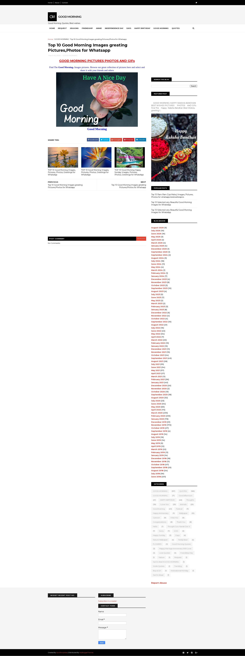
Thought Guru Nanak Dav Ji (179, 526)
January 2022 (157, 346)
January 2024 (157, 276)
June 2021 (156, 367)
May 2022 (155, 334)
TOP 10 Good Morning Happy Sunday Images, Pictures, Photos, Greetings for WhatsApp (129, 172)
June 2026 (156, 234)
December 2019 (159, 422)
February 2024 (158, 273)
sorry (161, 531)
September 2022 (159, 322)
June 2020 (156, 404)
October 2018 (157, 464)
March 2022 (156, 340)
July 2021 (155, 364)
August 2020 (157, 398)
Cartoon (156, 518)
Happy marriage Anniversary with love (175, 549)
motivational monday (179, 571)
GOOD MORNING (61, 39)
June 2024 (156, 264)
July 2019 (155, 437)
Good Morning (161, 28)
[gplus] (196, 653)
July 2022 (155, 328)
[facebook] (183, 653)
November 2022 (159, 316)
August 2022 (157, 325)
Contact (65, 3)
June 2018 (156, 477)
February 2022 (158, 343)
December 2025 (159, 249)
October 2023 (158, 285)
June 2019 (156, 440)
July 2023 (155, 294)
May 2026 (155, 237)
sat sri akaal (158, 575)
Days (128, 28)
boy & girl (157, 571)
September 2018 (159, 467)
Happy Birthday (142, 28)
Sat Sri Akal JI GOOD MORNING (166, 562)
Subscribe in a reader (107, 601)
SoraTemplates (61, 652)
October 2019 (157, 428)
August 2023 (157, 291)
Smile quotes (158, 566)
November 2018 (158, 461)
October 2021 (157, 355)
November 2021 (158, 352)
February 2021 (158, 379)
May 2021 (155, 370)
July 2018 (155, 473)
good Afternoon (185, 496)
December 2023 (159, 279)
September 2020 (159, 394)
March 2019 (156, 449)
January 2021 (157, 382)
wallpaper (183, 513)
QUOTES (183, 491)
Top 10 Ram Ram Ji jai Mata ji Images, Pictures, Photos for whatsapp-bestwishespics (172, 195)
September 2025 (159, 252)
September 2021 (159, 358)
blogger (141, 238)
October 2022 (158, 319)
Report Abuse (159, 583)
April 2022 (156, 337)
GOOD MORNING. (160, 496)
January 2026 (157, 246)
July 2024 (155, 261)
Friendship (87, 28)
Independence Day (114, 28)
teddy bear (183, 540)
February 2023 (158, 306)
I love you (164, 504)
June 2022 (156, 331)
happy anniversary (160, 513)
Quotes (176, 28)
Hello (155, 526)
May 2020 (155, 407)
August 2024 (157, 258)
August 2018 (157, 470)
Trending (178, 566)
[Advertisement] (97, 215)
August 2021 (157, 361)
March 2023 (156, 303)
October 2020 (158, 392)
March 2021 (156, 376)
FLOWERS (157, 544)
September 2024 (159, 255)
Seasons (74, 28)
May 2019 (155, 443)
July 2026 (155, 230)
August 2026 (157, 228)
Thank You (181, 522)
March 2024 (157, 270)
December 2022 (159, 313)
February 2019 (158, 452)
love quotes (164, 553)
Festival (179, 509)
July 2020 (155, 401)
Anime (99, 28)
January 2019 (157, 455)
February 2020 (158, 416)
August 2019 (157, 434)
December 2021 (158, 349)
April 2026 (156, 240)
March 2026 (157, 243)
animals (183, 504)
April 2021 (156, 373)
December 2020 (159, 385)
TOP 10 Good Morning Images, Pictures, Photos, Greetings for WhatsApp (62, 172)
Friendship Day (186, 553)
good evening (159, 509)
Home (50, 3)
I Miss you (174, 518)
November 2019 (158, 425)
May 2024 (156, 267)
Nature (161, 557)
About (57, 3)
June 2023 (156, 297)
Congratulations (159, 522)
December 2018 (159, 458)
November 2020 (159, 388)
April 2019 (156, 446)
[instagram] (192, 653)
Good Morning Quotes (181, 544)
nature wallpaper (160, 540)
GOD (176, 531)
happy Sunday (159, 535)
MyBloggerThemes (86, 652)
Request (62, 28)
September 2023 (159, 288)
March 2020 (157, 413)
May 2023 (155, 300)
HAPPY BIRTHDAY (167, 500)
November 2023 (159, 282)
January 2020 (157, 419)
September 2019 (159, 431)
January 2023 (157, 309)
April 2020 (156, 410)
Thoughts (190, 500)
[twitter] (196, 2)
